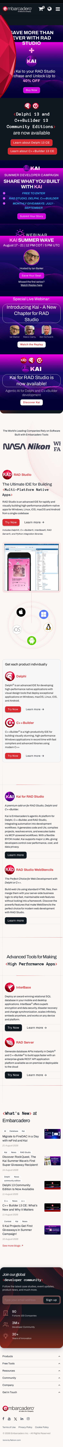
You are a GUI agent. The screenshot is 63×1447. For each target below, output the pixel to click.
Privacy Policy (25, 1427)
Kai (23, 1131)
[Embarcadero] (17, 9)
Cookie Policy (42, 1427)
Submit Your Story (31, 216)
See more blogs (11, 1245)
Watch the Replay (31, 344)
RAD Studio (25, 1152)
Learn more (32, 522)
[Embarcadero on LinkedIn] (22, 1419)
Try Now (11, 522)
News (13, 1152)
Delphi (7, 1177)
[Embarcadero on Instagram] (28, 1419)
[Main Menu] (58, 9)
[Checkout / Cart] (40, 9)
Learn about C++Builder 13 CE (32, 151)
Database (14, 1131)
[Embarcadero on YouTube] (9, 1419)
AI (5, 1131)
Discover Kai (31, 402)
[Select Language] (49, 9)
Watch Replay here (31, 285)
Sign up (51, 1300)
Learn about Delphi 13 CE (31, 142)
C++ (6, 1201)
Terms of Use (9, 1427)
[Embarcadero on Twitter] (15, 1419)
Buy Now (31, 90)
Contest (7, 1221)
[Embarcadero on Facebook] (3, 1419)
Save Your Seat (31, 275)
